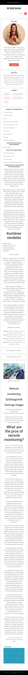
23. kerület (16, 344)
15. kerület (22, 338)
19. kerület (10, 342)
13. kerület (10, 338)
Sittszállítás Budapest (9, 249)
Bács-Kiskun (6, 75)
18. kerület (19, 340)
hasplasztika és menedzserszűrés (12, 162)
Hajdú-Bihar (15, 79)
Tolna (10, 84)
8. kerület (15, 335)
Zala (21, 84)
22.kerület (11, 344)
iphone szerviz (7, 147)
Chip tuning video (8, 134)
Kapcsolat (14, 64)
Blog (13, 56)
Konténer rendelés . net (9, 245)
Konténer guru (7, 243)
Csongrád (16, 77)
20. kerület (16, 342)
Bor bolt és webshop (8, 128)
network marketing (17, 94)
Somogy (12, 82)
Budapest (10, 77)
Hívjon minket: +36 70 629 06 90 (13, 2)
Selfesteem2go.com (8, 153)
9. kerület (20, 335)
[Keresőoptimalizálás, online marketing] (14, 8)
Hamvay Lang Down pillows (10, 124)
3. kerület (21, 331)
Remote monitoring (10, 445)
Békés (16, 75)
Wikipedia (5, 137)
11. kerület (13, 336)
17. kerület (14, 340)
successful (6, 94)
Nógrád (6, 82)
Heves (19, 79)
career (6, 101)
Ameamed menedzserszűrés (10, 121)
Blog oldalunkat (20, 47)
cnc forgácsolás (8, 112)
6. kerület (18, 333)
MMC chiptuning (7, 159)
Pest (9, 82)
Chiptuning (6, 131)
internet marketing (17, 97)
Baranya (12, 75)
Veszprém (17, 84)
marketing (6, 97)
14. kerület (16, 338)
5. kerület (13, 333)
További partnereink (8, 140)
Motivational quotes (8, 156)
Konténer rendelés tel (9, 247)
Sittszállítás (6, 251)
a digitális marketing (17, 53)
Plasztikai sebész (8, 115)
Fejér (20, 77)
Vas (13, 84)
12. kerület (18, 336)
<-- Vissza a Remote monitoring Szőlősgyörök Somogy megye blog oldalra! (14, 639)
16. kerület (8, 340)
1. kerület (10, 331)
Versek (5, 118)
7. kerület (10, 335)
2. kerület (15, 331)
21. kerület (22, 342)
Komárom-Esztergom (18, 80)
